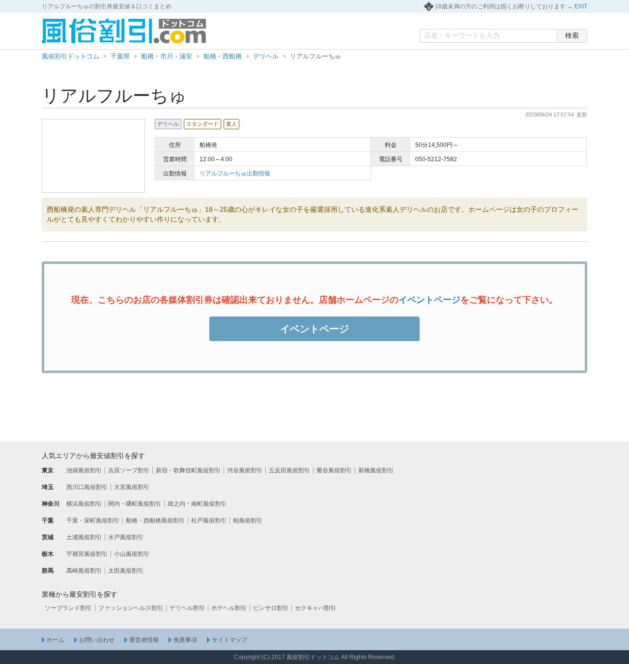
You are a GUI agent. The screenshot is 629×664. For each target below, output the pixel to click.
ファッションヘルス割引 (130, 608)
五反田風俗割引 (289, 470)
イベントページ (429, 300)
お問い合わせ (96, 639)
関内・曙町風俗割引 (134, 503)
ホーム (55, 639)
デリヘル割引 (187, 608)
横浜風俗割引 (84, 503)
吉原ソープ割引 (128, 470)
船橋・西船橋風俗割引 (155, 520)
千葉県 (120, 56)
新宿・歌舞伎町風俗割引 (188, 470)
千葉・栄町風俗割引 (92, 520)
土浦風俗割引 (84, 537)
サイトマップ (229, 639)
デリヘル (266, 56)
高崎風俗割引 (84, 570)
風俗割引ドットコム (70, 56)
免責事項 (185, 639)
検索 (572, 35)
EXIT (580, 6)
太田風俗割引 (125, 570)
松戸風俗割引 (209, 520)
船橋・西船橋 (222, 56)
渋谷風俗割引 (244, 470)
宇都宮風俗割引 (87, 553)
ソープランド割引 (68, 608)
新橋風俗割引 (376, 470)
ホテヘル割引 (229, 608)
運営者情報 (144, 639)
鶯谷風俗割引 (334, 470)
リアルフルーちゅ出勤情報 (235, 173)
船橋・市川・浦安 (166, 56)
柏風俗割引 (247, 520)
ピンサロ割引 (270, 608)
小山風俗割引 (131, 553)
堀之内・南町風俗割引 (197, 503)
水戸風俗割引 (125, 537)
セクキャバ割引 (315, 608)
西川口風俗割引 (87, 487)
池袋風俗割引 (84, 470)
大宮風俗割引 (131, 487)
